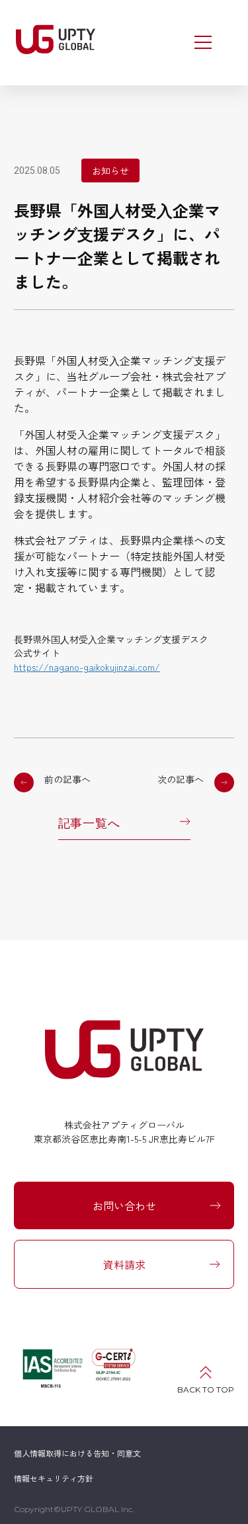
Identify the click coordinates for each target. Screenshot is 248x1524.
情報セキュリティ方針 (53, 1478)
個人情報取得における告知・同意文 (77, 1453)
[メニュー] (203, 42)
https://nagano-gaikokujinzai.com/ (87, 666)
